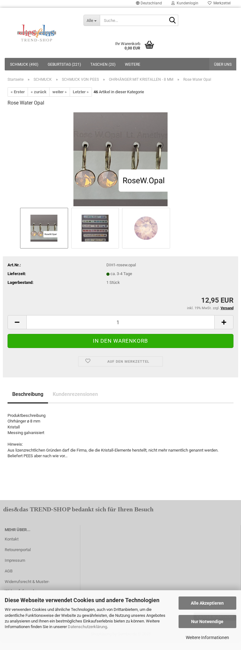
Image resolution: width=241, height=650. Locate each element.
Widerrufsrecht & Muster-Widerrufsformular (27, 586)
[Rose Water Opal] (120, 158)
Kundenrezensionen (75, 394)
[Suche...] (172, 20)
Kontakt (12, 539)
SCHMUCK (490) (24, 64)
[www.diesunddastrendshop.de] (37, 31)
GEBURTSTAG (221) (64, 64)
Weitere (132, 64)
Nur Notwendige (207, 621)
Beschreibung (27, 394)
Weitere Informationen (207, 637)
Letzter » (81, 92)
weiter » (59, 92)
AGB (9, 571)
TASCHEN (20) (102, 64)
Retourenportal (18, 549)
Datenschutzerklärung (87, 626)
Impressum (15, 560)
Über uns (223, 64)
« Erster (18, 92)
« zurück (38, 92)
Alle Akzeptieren (207, 603)
